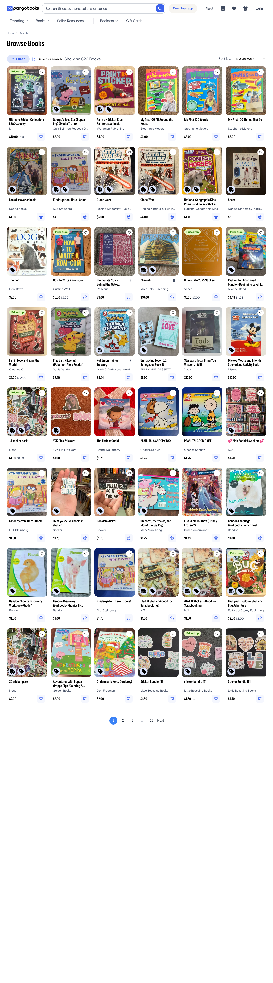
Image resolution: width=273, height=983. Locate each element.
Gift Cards (134, 21)
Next (160, 720)
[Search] (160, 8)
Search (23, 33)
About (209, 8)
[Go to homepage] (23, 8)
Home (10, 33)
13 (151, 720)
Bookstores (109, 21)
